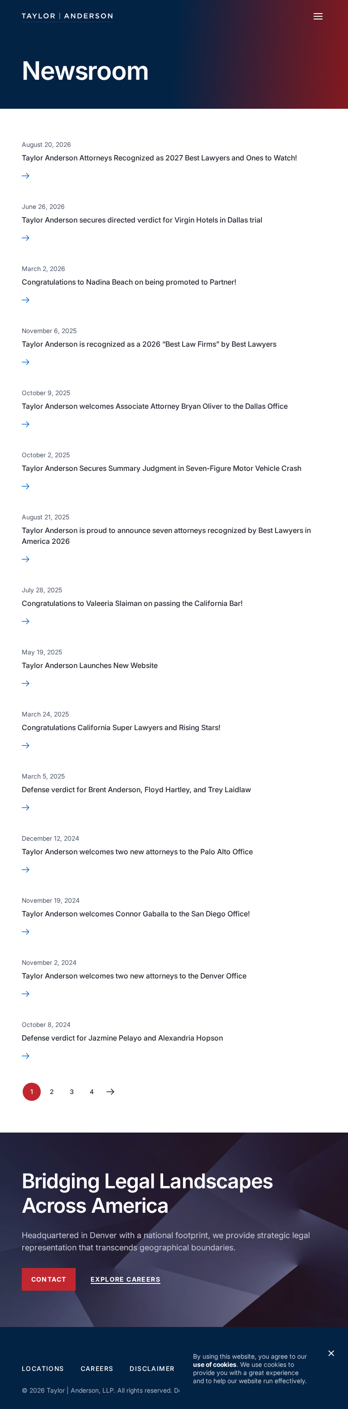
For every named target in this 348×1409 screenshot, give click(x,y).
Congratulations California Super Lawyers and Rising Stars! (121, 727)
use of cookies (215, 1364)
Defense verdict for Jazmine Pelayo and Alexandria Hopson (122, 1037)
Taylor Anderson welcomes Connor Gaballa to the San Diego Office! (136, 913)
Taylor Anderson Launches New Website (90, 665)
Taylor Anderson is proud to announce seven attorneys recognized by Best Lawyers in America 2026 (166, 536)
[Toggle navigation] (318, 16)
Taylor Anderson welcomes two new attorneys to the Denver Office (134, 975)
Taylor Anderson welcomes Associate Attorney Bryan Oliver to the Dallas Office (155, 406)
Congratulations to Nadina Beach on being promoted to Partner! (129, 281)
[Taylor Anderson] (67, 16)
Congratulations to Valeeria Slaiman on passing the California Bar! (132, 603)
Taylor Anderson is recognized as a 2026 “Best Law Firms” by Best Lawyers (149, 344)
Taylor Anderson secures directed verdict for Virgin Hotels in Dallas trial (142, 219)
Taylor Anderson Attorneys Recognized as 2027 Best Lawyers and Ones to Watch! (159, 157)
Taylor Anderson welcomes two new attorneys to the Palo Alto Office (137, 851)
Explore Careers (125, 1279)
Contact (49, 1279)
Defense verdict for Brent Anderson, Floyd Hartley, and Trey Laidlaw (136, 789)
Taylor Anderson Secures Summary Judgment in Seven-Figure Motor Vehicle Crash (161, 468)
